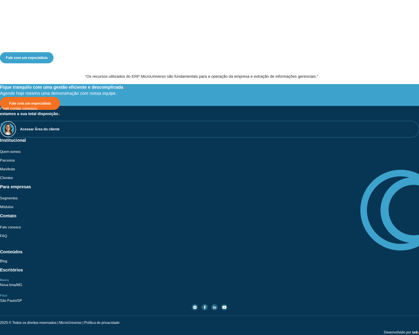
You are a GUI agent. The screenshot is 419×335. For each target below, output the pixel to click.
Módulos (333, 24)
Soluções (286, 24)
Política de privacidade (102, 323)
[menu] (410, 37)
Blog (383, 24)
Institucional (357, 24)
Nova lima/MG (11, 285)
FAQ (3, 236)
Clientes (6, 178)
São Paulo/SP (11, 300)
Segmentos (309, 24)
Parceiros (7, 160)
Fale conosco (10, 227)
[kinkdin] (214, 307)
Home (266, 24)
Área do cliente (16, 48)
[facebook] (204, 307)
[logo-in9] (415, 331)
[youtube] (224, 307)
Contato (400, 24)
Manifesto (7, 169)
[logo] (40, 10)
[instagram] (195, 307)
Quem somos (10, 152)
